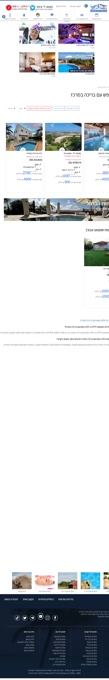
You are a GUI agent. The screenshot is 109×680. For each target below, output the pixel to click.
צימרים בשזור (92, 642)
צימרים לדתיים (52, 27)
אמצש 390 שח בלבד (47, 73)
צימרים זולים (60, 639)
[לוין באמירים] (76, 53)
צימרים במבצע (59, 636)
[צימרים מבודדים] (67, 588)
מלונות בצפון (29, 650)
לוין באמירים (89, 73)
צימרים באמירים (91, 636)
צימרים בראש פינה (90, 656)
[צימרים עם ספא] (44, 588)
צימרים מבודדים (68, 591)
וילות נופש (30, 636)
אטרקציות (23, 27)
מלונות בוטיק (29, 647)
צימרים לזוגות (60, 647)
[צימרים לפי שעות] (10, 16)
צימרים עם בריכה (82, 19)
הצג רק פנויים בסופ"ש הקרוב (39, 108)
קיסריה (67, 159)
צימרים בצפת (92, 653)
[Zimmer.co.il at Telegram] (32, 616)
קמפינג (62, 656)
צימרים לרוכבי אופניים (57, 658)
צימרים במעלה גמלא (89, 664)
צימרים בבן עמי (91, 650)
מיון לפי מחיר (59, 108)
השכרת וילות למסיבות (25, 642)
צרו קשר (33, 10)
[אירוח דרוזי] (24, 16)
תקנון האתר (28, 599)
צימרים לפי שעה (59, 653)
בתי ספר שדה (60, 661)
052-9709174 (75, 162)
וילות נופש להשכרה (67, 20)
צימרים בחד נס (91, 639)
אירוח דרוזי (24, 19)
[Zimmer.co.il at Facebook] (55, 616)
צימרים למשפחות (58, 650)
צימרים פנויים (96, 19)
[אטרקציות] (24, 25)
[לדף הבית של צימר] (99, 11)
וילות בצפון (30, 639)
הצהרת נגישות (11, 599)
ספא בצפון (30, 644)
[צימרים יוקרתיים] (52, 16)
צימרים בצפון (61, 6)
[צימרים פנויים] (97, 16)
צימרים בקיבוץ (38, 27)
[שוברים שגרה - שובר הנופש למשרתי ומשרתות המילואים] (38, 16)
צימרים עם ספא (45, 591)
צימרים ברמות (91, 658)
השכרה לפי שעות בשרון (85, 45)
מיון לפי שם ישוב (72, 108)
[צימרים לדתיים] (52, 25)
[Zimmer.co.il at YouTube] (40, 614)
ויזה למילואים (37, 19)
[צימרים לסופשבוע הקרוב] (15, 10)
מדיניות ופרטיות (65, 599)
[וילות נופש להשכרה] (67, 16)
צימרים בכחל (92, 644)
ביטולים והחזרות (46, 599)
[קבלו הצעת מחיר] (40, 10)
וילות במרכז (101, 87)
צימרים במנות (91, 661)
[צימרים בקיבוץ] (38, 25)
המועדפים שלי (75, 6)
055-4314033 (36, 159)
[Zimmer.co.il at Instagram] (47, 616)
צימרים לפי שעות (10, 19)
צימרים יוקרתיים (52, 19)
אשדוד (28, 156)
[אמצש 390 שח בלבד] (37, 53)
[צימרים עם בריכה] (82, 16)
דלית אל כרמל (104, 156)
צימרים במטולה (91, 647)
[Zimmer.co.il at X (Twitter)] (25, 616)
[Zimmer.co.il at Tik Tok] (17, 616)
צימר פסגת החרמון (48, 45)
